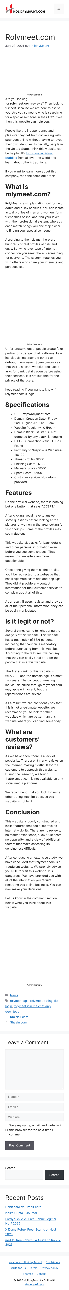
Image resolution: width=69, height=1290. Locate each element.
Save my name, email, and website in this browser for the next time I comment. (35, 1130)
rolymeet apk (19, 1001)
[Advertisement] (34, 74)
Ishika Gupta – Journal (21, 1213)
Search (10, 1168)
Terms (33, 1268)
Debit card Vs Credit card (23, 1207)
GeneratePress (34, 1284)
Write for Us (18, 1268)
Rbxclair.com (19, 1017)
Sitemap (28, 1273)
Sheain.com (18, 1022)
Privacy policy (49, 1268)
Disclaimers (53, 1262)
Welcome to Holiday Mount (25, 1262)
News (14, 995)
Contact (41, 1273)
